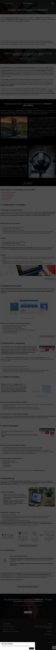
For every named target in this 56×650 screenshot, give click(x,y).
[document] (28, 325)
